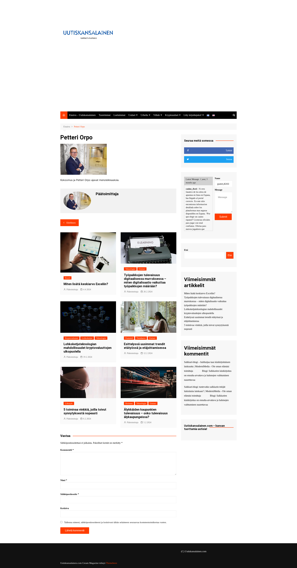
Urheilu (144, 115)
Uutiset (131, 115)
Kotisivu (64, 508)
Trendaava (141, 338)
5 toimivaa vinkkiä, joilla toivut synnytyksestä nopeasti (85, 411)
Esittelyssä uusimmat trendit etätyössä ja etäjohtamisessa (145, 346)
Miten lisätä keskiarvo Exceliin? (86, 284)
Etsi (186, 250)
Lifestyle (69, 403)
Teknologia (130, 269)
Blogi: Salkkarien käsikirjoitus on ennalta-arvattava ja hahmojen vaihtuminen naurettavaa (207, 375)
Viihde (156, 115)
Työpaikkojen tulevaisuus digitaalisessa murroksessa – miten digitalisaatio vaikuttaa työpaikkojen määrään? (145, 280)
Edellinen (71, 222)
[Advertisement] (148, 88)
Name (217, 178)
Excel (67, 278)
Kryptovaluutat (71, 338)
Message (218, 190)
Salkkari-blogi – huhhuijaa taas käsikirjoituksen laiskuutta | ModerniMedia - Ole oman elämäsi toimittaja (207, 366)
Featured (129, 338)
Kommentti (67, 450)
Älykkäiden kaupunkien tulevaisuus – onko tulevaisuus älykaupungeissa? (146, 413)
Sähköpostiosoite (69, 494)
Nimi (63, 480)
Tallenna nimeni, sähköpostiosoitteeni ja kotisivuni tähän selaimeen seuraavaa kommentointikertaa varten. (115, 522)
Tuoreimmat (104, 115)
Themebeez (111, 563)
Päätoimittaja (72, 289)
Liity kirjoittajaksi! (193, 115)
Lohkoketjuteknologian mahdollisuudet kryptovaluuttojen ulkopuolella (88, 347)
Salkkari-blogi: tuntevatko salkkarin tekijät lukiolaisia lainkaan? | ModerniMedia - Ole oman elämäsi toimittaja (208, 391)
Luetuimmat (119, 115)
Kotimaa (129, 403)
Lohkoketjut (87, 338)
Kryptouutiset (171, 115)
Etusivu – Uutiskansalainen (82, 115)
